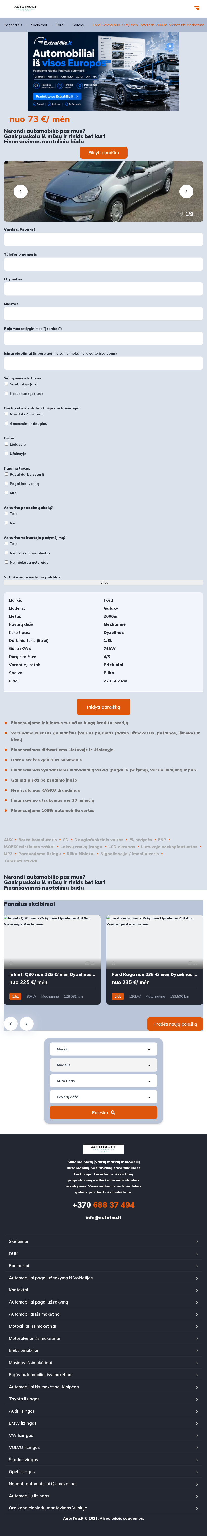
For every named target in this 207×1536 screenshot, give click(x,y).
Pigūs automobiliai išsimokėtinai (40, 1374)
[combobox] (103, 1049)
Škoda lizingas (23, 1459)
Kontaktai (18, 1289)
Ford (60, 25)
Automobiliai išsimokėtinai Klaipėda (44, 1386)
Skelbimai (39, 25)
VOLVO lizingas (24, 1447)
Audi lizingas (22, 1411)
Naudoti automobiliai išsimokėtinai (43, 1483)
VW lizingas (21, 1435)
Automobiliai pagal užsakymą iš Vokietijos (51, 1277)
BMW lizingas (23, 1423)
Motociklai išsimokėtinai (32, 1326)
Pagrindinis (13, 25)
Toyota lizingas (24, 1398)
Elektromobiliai (23, 1350)
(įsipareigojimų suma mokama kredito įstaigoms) (60, 353)
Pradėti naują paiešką (175, 1024)
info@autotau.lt (103, 1217)
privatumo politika (42, 577)
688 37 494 (104, 1205)
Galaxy (78, 25)
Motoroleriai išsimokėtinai (34, 1338)
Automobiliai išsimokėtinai (35, 1314)
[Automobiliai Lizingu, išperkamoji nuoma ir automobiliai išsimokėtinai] (25, 9)
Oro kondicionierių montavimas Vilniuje (48, 1508)
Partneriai (19, 1265)
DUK (13, 1253)
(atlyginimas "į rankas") (33, 328)
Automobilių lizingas (29, 1495)
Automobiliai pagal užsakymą (38, 1302)
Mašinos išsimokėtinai (30, 1362)
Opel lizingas (22, 1471)
